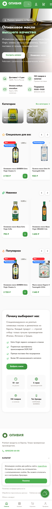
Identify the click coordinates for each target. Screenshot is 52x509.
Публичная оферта (36, 493)
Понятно (26, 481)
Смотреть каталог (13, 55)
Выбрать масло (16, 366)
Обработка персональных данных (14, 493)
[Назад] (41, 134)
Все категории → (43, 104)
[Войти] (36, 4)
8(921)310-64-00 (12, 451)
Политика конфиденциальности (13, 489)
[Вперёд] (47, 134)
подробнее (42, 466)
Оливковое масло (38, 55)
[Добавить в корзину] (25, 176)
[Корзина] (43, 4)
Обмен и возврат (8, 497)
